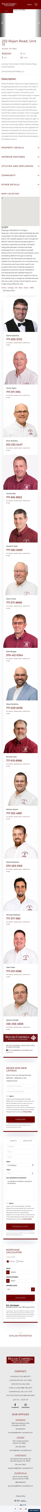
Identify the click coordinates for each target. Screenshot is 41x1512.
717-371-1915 (13, 392)
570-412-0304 (14, 655)
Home (3, 288)
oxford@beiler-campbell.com (20, 1450)
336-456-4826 (14, 1023)
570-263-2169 (14, 865)
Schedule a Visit (27, 1140)
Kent (20, 288)
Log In (16, 1400)
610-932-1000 (20, 1447)
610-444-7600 (20, 1465)
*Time (8, 1170)
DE (16, 288)
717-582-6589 (14, 550)
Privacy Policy (27, 1112)
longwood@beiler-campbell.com (20, 1468)
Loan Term (10, 1257)
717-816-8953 (14, 497)
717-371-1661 (13, 918)
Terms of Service (15, 1234)
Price (8, 1268)
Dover (26, 288)
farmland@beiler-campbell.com (20, 1050)
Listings (11, 288)
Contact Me (26, 342)
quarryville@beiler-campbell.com (20, 1486)
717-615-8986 (14, 760)
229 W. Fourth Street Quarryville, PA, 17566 (20, 1478)
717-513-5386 (14, 971)
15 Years (21, 1261)
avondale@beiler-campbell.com (20, 1433)
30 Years (12, 1261)
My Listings (9, 342)
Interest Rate (11, 1285)
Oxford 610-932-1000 (20, 1384)
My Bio (8, 345)
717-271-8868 (14, 602)
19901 (32, 288)
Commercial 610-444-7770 (20, 1392)
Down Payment (12, 1277)
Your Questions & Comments (16, 1178)
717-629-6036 (14, 707)
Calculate (21, 1298)
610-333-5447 (14, 444)
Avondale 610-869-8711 (20, 1376)
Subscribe (21, 1119)
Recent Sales (18, 342)
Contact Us (9, 1052)
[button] (3, 23)
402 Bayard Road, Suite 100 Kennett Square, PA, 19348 (20, 1460)
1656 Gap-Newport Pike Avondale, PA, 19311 (20, 1424)
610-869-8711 (20, 1429)
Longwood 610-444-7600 (20, 1380)
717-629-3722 (14, 339)
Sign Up (24, 1400)
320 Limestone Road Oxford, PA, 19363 (20, 1442)
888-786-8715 (20, 1482)
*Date (8, 1162)
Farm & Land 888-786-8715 (20, 1388)
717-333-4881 (14, 813)
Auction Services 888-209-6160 (20, 1395)
